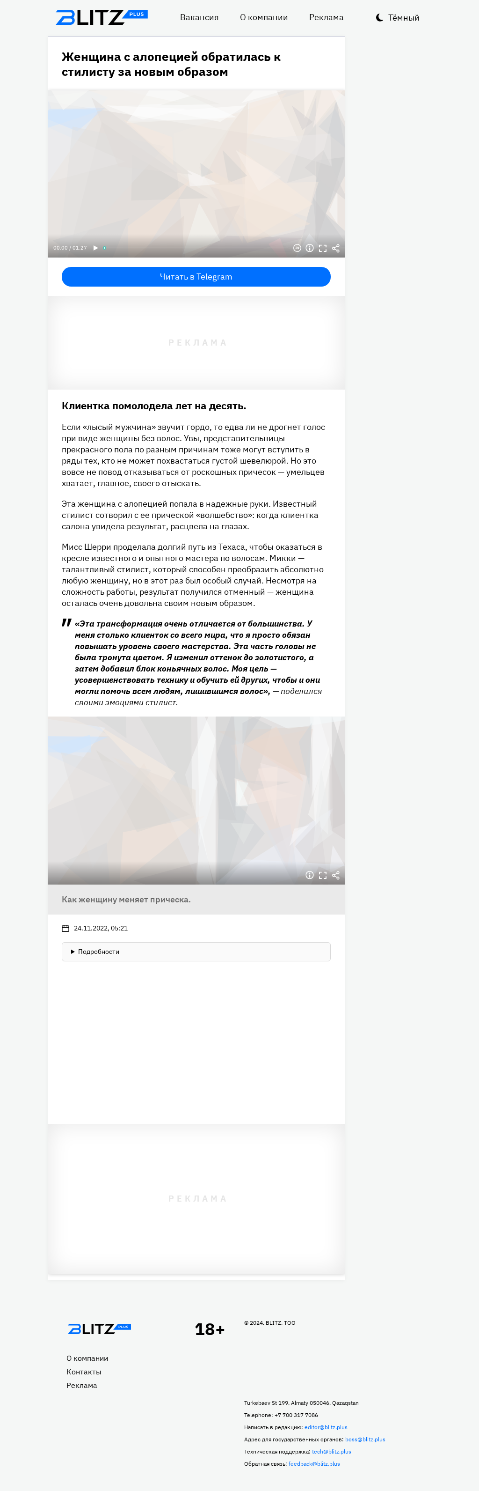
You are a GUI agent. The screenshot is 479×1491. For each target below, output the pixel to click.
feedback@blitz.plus (314, 1463)
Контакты (84, 1371)
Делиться (335, 248)
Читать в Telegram (196, 276)
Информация (309, 248)
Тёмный (404, 17)
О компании (264, 17)
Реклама (326, 17)
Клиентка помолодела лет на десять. (154, 405)
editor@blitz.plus (326, 1427)
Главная (99, 1329)
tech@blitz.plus (331, 1451)
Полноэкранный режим (322, 248)
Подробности (98, 951)
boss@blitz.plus (365, 1439)
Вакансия (199, 17)
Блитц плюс (101, 17)
